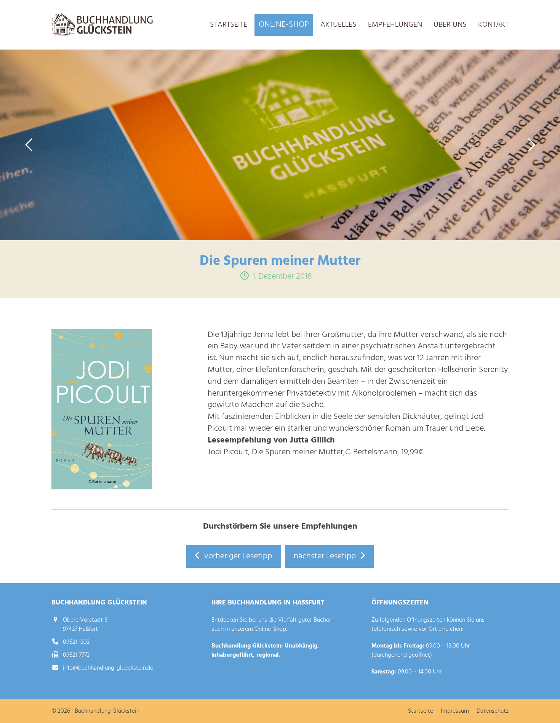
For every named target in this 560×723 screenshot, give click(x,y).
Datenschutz (493, 711)
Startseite (420, 711)
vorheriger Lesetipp (238, 556)
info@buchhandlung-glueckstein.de (108, 668)
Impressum (455, 711)
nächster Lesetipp (325, 556)
